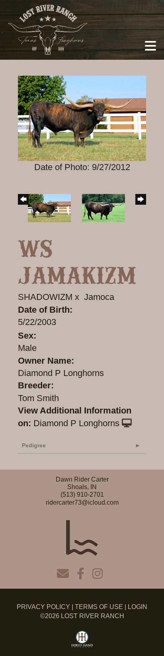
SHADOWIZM (45, 297)
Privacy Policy (43, 606)
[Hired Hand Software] (82, 639)
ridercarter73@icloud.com (82, 502)
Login (137, 606)
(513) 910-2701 (82, 494)
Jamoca (99, 297)
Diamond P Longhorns (76, 423)
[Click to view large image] (82, 118)
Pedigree (34, 445)
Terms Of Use (99, 606)
